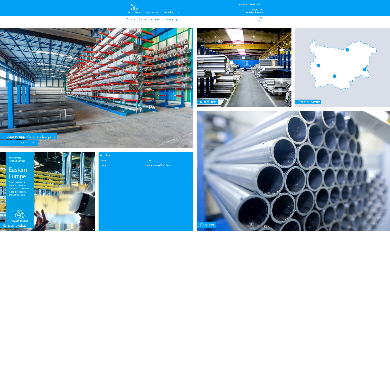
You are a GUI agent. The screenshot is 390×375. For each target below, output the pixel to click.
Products (131, 19)
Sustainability (170, 19)
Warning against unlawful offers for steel (158, 165)
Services (143, 19)
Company (156, 19)
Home (240, 4)
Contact (245, 4)
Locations (252, 4)
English (258, 4)
